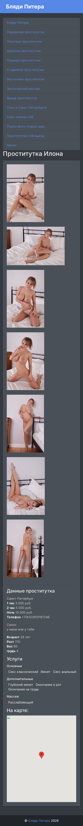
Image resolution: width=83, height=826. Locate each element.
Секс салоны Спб (20, 117)
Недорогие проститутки (25, 32)
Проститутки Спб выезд (25, 136)
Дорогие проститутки (24, 51)
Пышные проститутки (24, 60)
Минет (12, 145)
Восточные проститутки (25, 79)
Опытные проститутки (24, 41)
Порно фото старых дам (25, 126)
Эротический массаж (23, 89)
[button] (41, 755)
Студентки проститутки (25, 70)
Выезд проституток (22, 98)
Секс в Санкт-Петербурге (27, 107)
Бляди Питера (25, 6)
